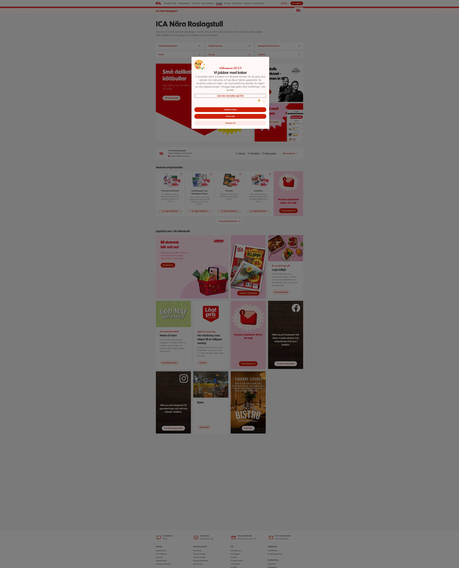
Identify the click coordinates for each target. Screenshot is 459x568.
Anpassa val (230, 123)
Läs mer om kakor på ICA (230, 95)
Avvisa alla (230, 116)
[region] (230, 93)
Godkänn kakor (230, 109)
